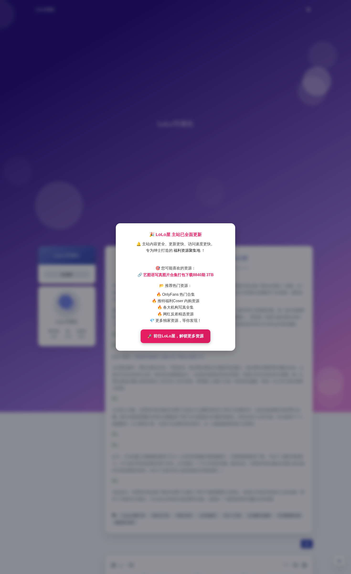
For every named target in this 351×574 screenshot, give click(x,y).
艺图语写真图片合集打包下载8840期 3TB (178, 275)
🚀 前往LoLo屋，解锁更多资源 (175, 336)
